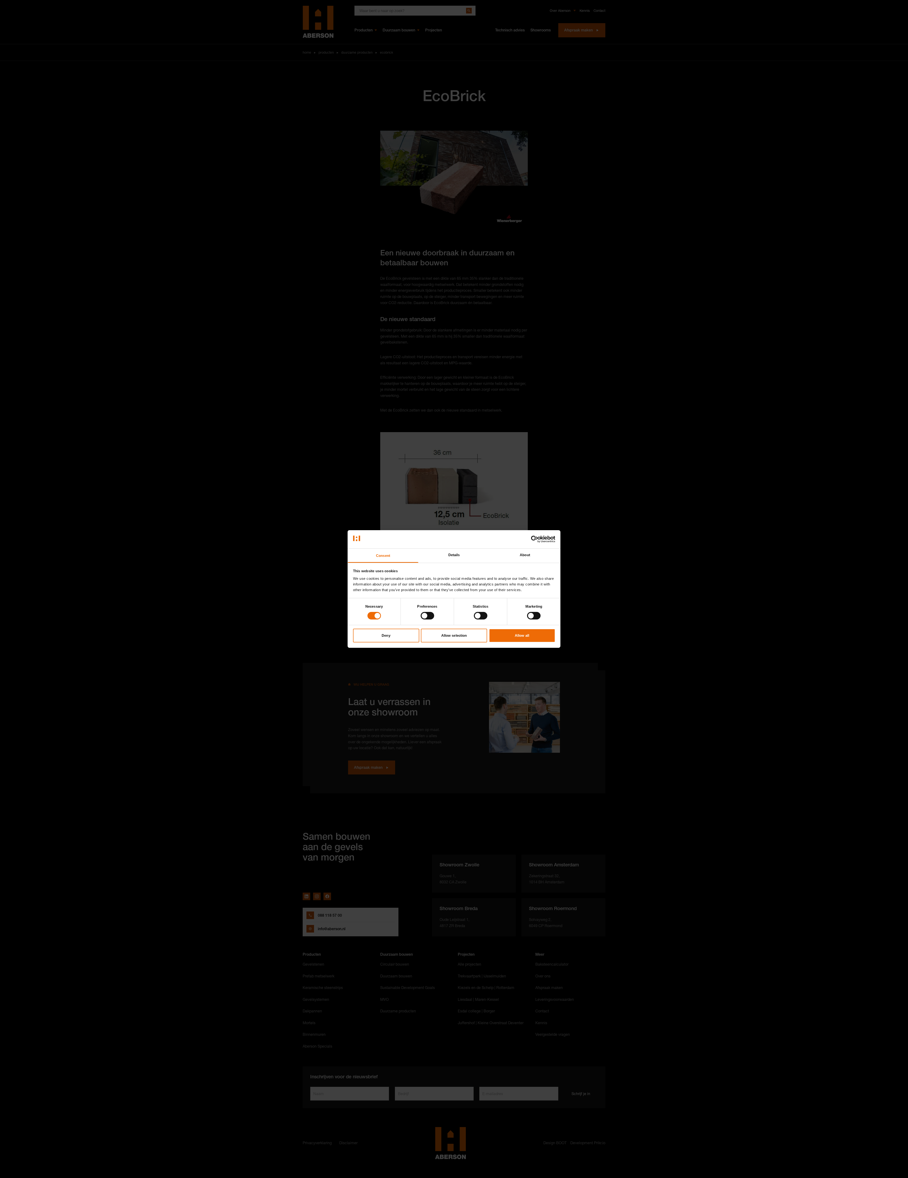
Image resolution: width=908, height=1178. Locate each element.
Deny (386, 635)
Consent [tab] (383, 556)
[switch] (427, 615)
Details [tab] (454, 555)
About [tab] (525, 555)
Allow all (522, 635)
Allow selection (454, 635)
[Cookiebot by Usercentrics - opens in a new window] (534, 539)
